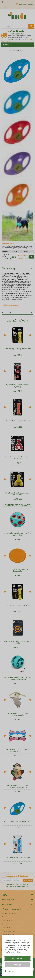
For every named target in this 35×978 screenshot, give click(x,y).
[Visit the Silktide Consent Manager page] (28, 971)
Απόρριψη (17, 965)
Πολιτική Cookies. (14, 952)
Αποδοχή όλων (17, 958)
